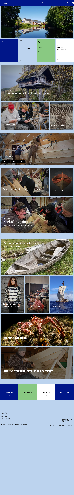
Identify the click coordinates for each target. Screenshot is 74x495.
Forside (57, 411)
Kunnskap (39, 2)
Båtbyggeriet (44, 2)
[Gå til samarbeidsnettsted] (67, 416)
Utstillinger (22, 2)
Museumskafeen (50, 2)
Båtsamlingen (53, 193)
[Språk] (67, 3)
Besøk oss (17, 2)
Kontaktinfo (71, 411)
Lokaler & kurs (57, 2)
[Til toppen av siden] (71, 490)
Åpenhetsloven (52, 425)
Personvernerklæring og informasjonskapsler (65, 425)
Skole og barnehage (32, 2)
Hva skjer (26, 2)
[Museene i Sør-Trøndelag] (73, 3)
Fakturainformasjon (63, 411)
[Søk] (70, 3)
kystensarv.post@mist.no (8, 420)
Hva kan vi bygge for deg (17, 161)
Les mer (5, 161)
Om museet (63, 2)
